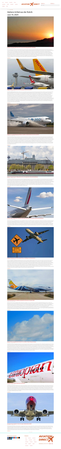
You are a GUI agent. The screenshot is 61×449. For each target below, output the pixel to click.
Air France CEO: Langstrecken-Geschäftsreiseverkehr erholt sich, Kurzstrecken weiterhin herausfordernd (25, 218)
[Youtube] (14, 437)
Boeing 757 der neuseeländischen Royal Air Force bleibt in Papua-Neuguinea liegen (21, 341)
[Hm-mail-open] (9, 439)
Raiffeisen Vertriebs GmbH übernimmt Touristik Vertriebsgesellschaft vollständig (21, 47)
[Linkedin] (12, 437)
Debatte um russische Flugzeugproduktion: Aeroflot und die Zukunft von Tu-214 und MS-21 (23, 134)
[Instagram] (11, 437)
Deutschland (10, 2)
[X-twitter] (9, 437)
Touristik (8, 4)
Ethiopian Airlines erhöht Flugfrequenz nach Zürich (16, 383)
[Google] (8, 439)
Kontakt (33, 443)
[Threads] (19, 437)
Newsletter (31, 445)
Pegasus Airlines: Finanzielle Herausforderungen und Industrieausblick (19, 89)
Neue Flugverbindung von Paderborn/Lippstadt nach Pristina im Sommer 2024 (20, 300)
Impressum (29, 443)
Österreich (6, 2)
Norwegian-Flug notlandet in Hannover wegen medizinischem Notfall (19, 423)
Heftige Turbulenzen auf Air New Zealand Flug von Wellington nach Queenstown (21, 258)
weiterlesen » (8, 186)
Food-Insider (11, 4)
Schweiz (15, 2)
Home (3, 2)
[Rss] (17, 437)
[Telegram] (16, 437)
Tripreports (16, 4)
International (3, 4)
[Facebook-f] (8, 437)
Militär (7, 6)
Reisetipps (3, 6)
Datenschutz (26, 445)
